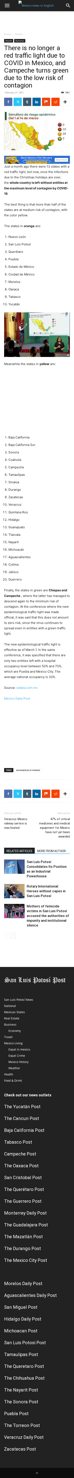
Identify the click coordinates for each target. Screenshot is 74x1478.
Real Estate (11, 1018)
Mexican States (14, 1012)
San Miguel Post (20, 1307)
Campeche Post (20, 1154)
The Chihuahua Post (24, 1378)
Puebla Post (16, 1413)
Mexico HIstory (18, 1062)
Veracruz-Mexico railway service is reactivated (15, 823)
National (19, 40)
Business (10, 1024)
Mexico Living (13, 1043)
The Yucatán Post (22, 1106)
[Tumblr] (27, 102)
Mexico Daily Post (17, 698)
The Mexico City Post (25, 1260)
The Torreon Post (22, 1425)
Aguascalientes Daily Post (30, 1295)
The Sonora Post (21, 1401)
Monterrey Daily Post (25, 1213)
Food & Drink (13, 1080)
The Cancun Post (21, 1118)
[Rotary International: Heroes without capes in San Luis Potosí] (14, 891)
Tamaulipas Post (21, 1354)
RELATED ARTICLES (19, 851)
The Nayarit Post (21, 1390)
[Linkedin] (36, 102)
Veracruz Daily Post (24, 1437)
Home (7, 34)
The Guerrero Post (23, 1201)
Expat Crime (16, 1056)
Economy (14, 1031)
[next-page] (13, 935)
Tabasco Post (18, 1142)
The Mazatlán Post (23, 1236)
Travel (8, 1037)
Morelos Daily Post (23, 1283)
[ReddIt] (55, 102)
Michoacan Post (20, 1330)
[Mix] (46, 102)
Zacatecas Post (20, 1449)
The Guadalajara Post (26, 1224)
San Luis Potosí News (18, 1000)
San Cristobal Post (23, 1177)
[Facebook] (8, 102)
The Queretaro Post (24, 1366)
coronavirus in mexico (28, 770)
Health (19, 34)
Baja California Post (24, 1130)
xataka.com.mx (27, 688)
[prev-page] (6, 935)
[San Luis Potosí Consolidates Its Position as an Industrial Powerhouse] (14, 867)
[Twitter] (18, 102)
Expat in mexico (19, 1049)
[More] (65, 102)
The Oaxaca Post (21, 1165)
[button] (7, 5)
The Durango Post (22, 1248)
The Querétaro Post (24, 1189)
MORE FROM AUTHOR (51, 851)
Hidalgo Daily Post (22, 1319)
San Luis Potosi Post (25, 1342)
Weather (14, 1068)
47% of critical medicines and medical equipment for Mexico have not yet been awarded (54, 827)
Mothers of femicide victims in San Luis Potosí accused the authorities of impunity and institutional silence (48, 915)
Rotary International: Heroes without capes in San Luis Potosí (46, 891)
